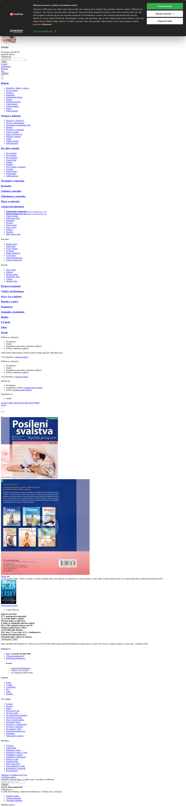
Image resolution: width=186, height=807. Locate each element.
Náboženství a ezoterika (13, 196)
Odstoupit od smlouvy (15, 736)
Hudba (4, 317)
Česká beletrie (11, 104)
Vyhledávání (6, 57)
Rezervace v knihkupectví (16, 724)
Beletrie (5, 83)
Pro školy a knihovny (14, 727)
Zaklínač (9, 272)
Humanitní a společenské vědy (18, 125)
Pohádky (9, 165)
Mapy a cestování (10, 201)
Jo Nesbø (10, 251)
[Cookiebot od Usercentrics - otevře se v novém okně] (16, 31)
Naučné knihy (11, 171)
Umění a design (12, 141)
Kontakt (9, 704)
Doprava (9, 706)
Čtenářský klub (12, 761)
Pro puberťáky (12, 158)
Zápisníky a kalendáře (12, 312)
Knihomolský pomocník (15, 768)
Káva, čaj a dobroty (11, 296)
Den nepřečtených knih (15, 766)
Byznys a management (15, 123)
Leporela (9, 169)
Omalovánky (11, 174)
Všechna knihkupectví (15, 656)
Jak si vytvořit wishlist (15, 720)
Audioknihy (6, 66)
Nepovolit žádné (165, 21)
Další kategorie (12, 111)
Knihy (4, 62)
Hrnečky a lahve (9, 301)
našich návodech (21, 357)
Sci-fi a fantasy (12, 90)
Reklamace (10, 733)
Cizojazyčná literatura (12, 206)
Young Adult (11, 160)
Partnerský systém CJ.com (16, 752)
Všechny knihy (12, 216)
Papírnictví (7, 306)
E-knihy (4, 64)
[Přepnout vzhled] (2, 77)
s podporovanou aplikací (33, 388)
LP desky (6, 322)
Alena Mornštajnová (14, 258)
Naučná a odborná (11, 115)
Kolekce (9, 230)
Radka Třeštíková (13, 253)
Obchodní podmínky (14, 800)
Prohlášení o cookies (14, 755)
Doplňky (5, 74)
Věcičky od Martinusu (12, 291)
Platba (8, 708)
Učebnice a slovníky (11, 191)
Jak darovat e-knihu (14, 718)
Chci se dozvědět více (43, 31)
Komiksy (9, 93)
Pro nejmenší (11, 153)
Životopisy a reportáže (15, 130)
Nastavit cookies (12, 796)
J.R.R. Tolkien (12, 249)
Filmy (4, 327)
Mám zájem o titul (13, 234)
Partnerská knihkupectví (15, 658)
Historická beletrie (13, 102)
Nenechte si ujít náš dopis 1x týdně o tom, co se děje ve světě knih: (27, 779)
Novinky (9, 223)
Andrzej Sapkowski (14, 260)
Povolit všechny (165, 6)
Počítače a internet (13, 136)
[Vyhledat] (26, 59)
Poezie (8, 109)
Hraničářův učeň (12, 277)
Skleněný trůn (11, 281)
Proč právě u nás (12, 711)
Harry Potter (11, 270)
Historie (9, 127)
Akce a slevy (11, 227)
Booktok (9, 232)
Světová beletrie (12, 106)
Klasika (9, 99)
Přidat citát (5, 576)
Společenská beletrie (14, 97)
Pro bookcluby (12, 771)
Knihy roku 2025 (13, 218)
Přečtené (4, 69)
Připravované (11, 225)
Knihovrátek (11, 748)
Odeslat (5, 785)
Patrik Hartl (10, 246)
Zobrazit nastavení (163, 14)
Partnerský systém (13, 750)
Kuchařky (6, 186)
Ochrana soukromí (13, 798)
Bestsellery (10, 221)
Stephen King (11, 244)
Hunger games (12, 274)
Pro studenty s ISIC (14, 729)
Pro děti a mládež (10, 148)
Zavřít (3, 405)
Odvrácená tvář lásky (9, 605)
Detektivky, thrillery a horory (17, 88)
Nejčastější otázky (13, 722)
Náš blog (9, 746)
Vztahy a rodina (12, 132)
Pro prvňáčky (11, 155)
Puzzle (4, 332)
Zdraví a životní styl (14, 134)
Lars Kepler (11, 255)
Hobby (9, 139)
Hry (2, 71)
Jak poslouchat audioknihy (16, 715)
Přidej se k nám (12, 759)
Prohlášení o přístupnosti (16, 757)
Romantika (10, 95)
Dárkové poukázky (11, 286)
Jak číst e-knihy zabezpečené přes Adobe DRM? (20, 403)
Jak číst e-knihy (12, 713)
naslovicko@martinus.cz (21, 668)
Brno (8, 654)
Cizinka (9, 279)
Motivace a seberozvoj (15, 121)
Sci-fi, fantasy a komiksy (16, 167)
